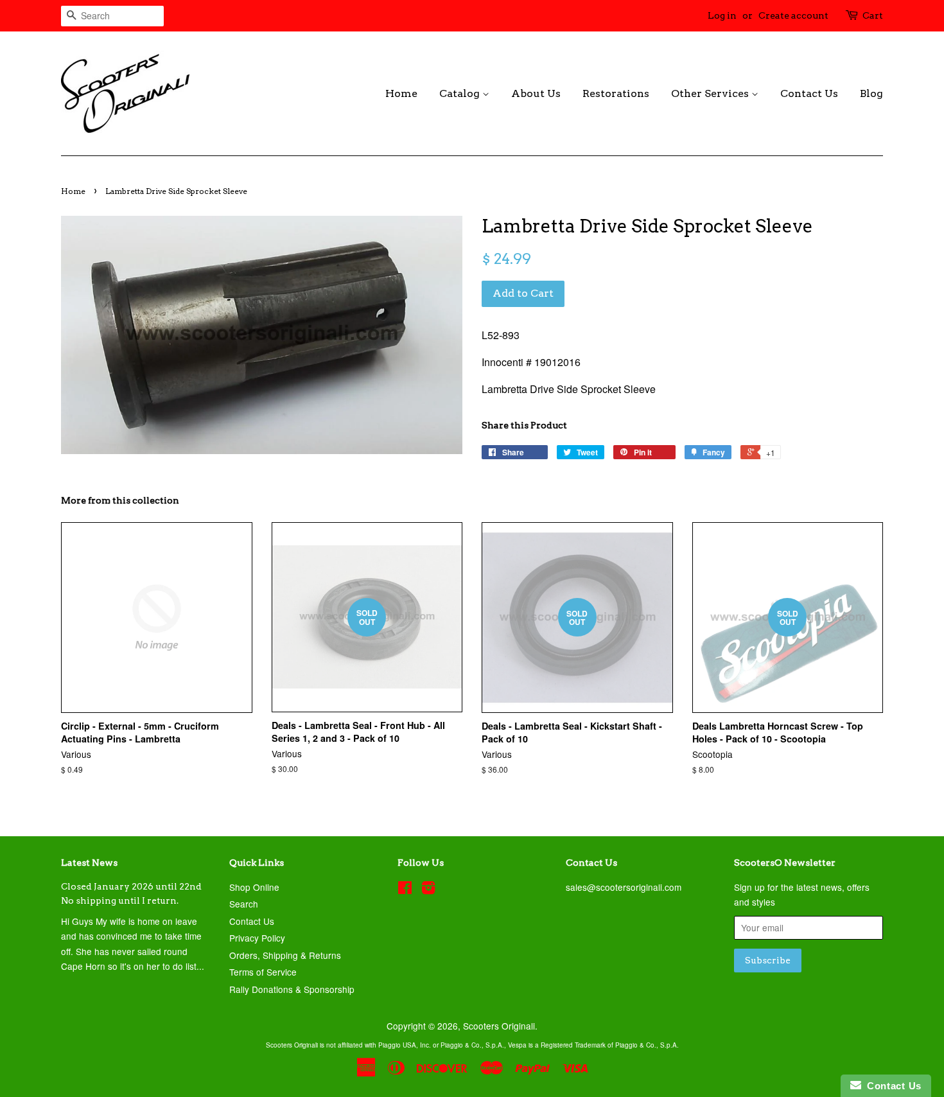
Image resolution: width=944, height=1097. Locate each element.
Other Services (711, 93)
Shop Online (254, 887)
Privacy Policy (257, 937)
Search (243, 903)
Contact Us (809, 93)
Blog (871, 93)
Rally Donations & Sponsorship (291, 989)
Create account (793, 15)
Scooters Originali (499, 1025)
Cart (872, 15)
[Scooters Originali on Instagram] (428, 889)
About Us (536, 93)
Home (401, 93)
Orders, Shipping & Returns (285, 955)
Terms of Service (263, 971)
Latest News (89, 862)
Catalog (460, 93)
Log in (722, 15)
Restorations (615, 93)
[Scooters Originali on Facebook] (405, 889)
